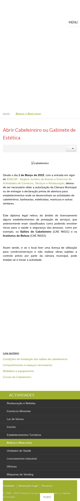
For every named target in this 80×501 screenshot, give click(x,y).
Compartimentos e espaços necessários (27, 365)
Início (6, 113)
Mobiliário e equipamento (18, 371)
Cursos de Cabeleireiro (17, 377)
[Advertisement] (40, 68)
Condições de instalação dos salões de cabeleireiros (35, 359)
